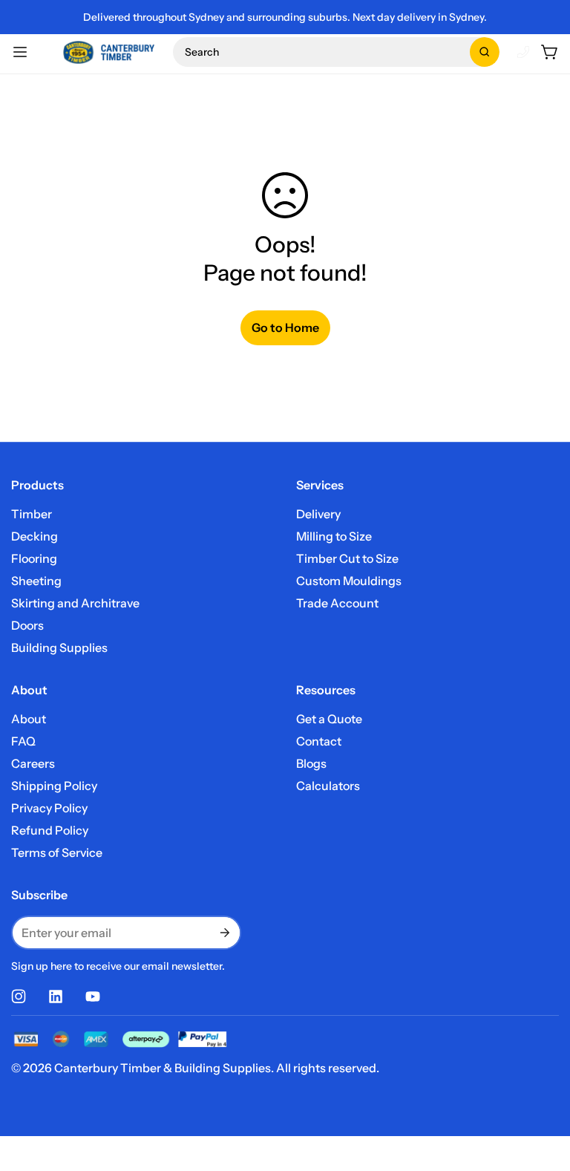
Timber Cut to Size (347, 558)
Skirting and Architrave (75, 603)
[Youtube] (92, 996)
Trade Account (337, 603)
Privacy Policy (49, 807)
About (28, 718)
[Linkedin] (55, 996)
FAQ (23, 741)
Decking (34, 536)
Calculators (328, 785)
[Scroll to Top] (541, 1090)
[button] (336, 52)
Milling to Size (334, 536)
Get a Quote (329, 718)
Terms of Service (56, 852)
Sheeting (36, 580)
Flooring (34, 558)
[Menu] (20, 52)
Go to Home (285, 327)
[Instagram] (18, 996)
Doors (27, 625)
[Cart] (550, 52)
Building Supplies (59, 647)
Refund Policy (49, 830)
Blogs (311, 763)
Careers (33, 763)
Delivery (318, 513)
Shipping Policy (54, 785)
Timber (31, 513)
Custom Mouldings (349, 580)
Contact (318, 741)
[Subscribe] (223, 932)
